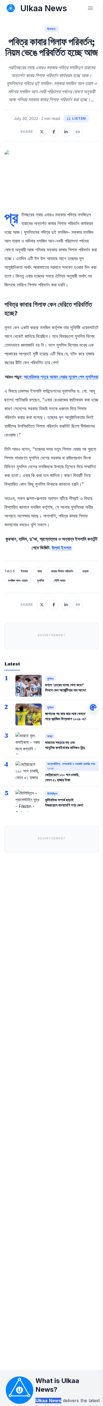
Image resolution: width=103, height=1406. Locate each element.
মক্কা (85, 571)
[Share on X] (42, 132)
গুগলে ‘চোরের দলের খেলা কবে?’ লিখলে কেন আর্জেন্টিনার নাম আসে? (65, 687)
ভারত (50, 736)
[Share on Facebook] (54, 132)
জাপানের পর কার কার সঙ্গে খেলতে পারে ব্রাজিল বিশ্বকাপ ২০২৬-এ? (65, 716)
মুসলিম (40, 580)
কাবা (39, 571)
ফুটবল (50, 679)
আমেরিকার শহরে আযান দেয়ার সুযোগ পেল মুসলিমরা (61, 377)
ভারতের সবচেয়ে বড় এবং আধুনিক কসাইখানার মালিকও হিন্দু (65, 745)
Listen (79, 118)
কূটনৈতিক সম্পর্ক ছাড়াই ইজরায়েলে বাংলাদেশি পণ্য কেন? (64, 802)
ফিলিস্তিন (52, 794)
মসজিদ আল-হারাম (18, 580)
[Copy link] (78, 132)
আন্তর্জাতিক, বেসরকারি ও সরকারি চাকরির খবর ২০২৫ (71, 766)
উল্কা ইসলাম (61, 547)
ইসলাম (51, 29)
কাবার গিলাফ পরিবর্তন (62, 571)
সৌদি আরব (59, 580)
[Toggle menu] (90, 8)
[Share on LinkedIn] (66, 132)
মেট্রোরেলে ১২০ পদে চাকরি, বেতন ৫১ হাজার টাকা (62, 777)
